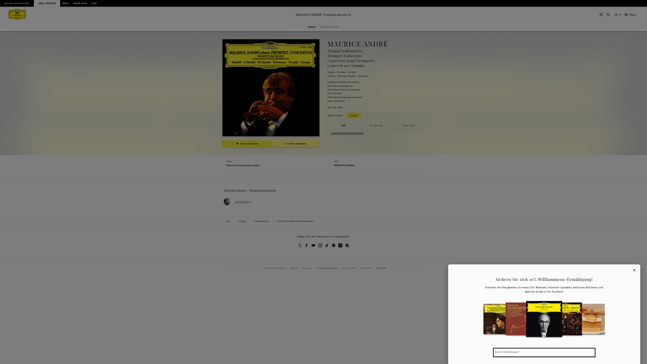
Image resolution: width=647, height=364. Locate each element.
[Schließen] (634, 270)
